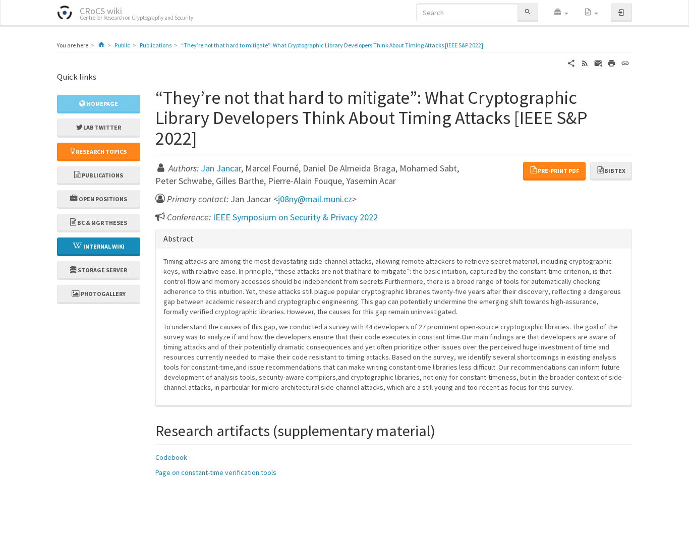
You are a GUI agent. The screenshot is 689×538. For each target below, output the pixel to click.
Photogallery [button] (103, 293)
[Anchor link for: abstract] (198, 238)
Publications (155, 45)
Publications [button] (102, 175)
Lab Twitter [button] (101, 127)
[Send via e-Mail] (598, 62)
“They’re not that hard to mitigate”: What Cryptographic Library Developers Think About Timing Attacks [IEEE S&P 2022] (332, 45)
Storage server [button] (102, 270)
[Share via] (571, 62)
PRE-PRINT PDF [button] (558, 170)
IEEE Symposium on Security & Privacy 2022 (295, 217)
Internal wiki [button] (103, 246)
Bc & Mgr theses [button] (101, 222)
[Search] (528, 12)
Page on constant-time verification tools (215, 472)
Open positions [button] (102, 199)
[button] (561, 12)
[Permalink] (625, 62)
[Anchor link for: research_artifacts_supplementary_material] (442, 429)
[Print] (611, 62)
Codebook (171, 457)
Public (122, 45)
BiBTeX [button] (614, 170)
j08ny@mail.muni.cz (315, 199)
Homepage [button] (102, 103)
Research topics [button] (101, 151)
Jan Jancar (221, 168)
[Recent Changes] (585, 62)
